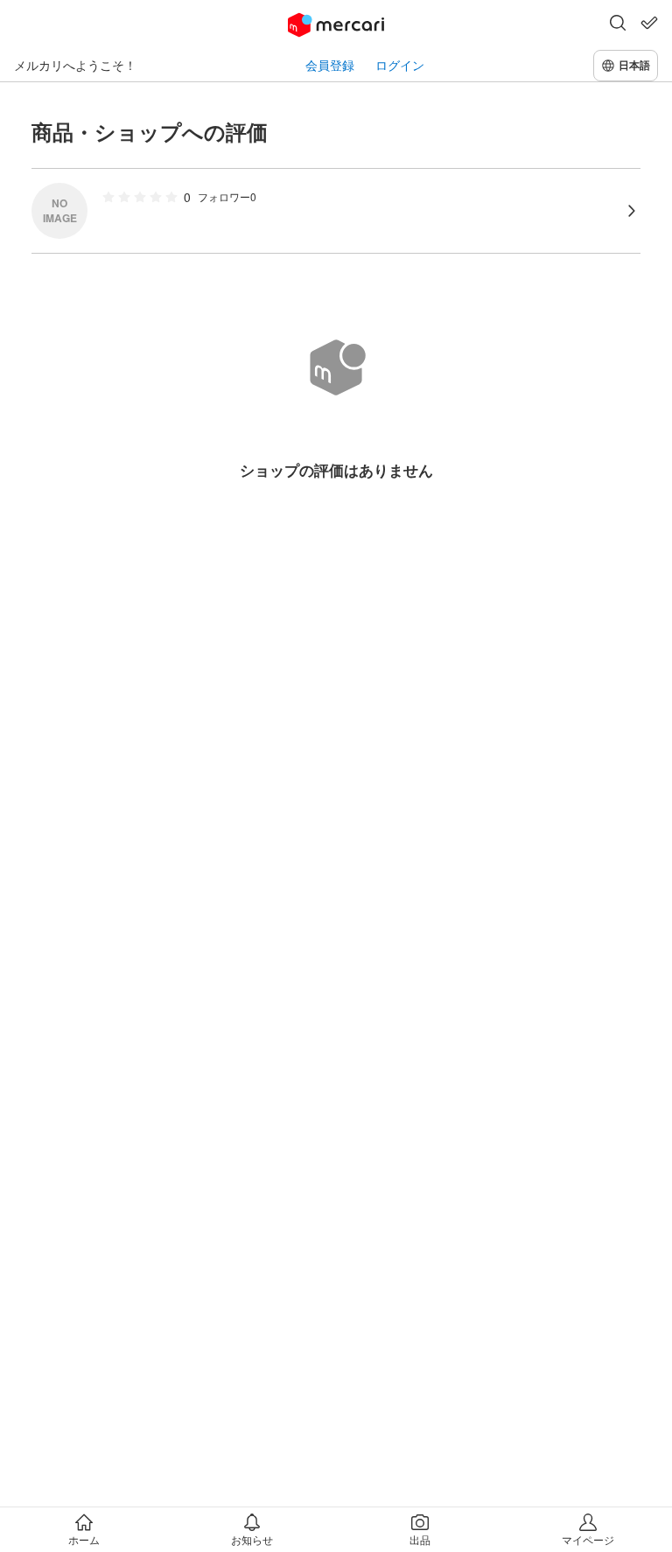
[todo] (649, 22)
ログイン (399, 65)
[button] (618, 24)
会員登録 (329, 65)
